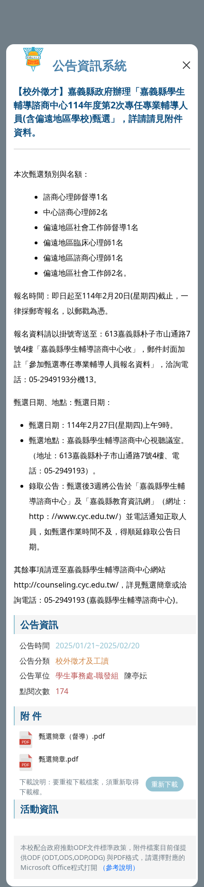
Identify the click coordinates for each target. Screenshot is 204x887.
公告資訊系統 (90, 65)
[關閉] (186, 64)
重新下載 (164, 784)
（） (119, 867)
